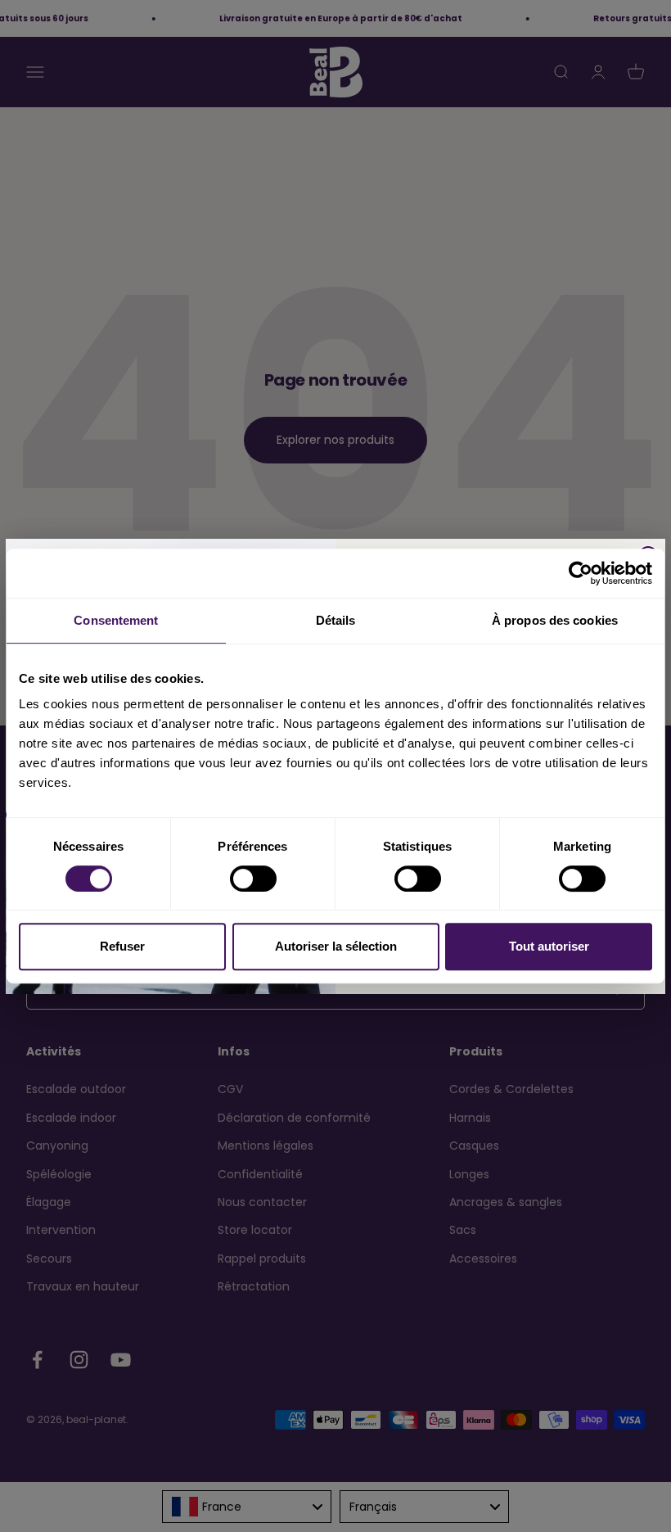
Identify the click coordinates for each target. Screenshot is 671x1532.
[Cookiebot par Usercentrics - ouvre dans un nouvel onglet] (580, 573)
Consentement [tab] (116, 620)
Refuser (122, 946)
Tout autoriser (549, 946)
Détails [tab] (336, 620)
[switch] (253, 878)
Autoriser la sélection (336, 946)
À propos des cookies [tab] (555, 620)
